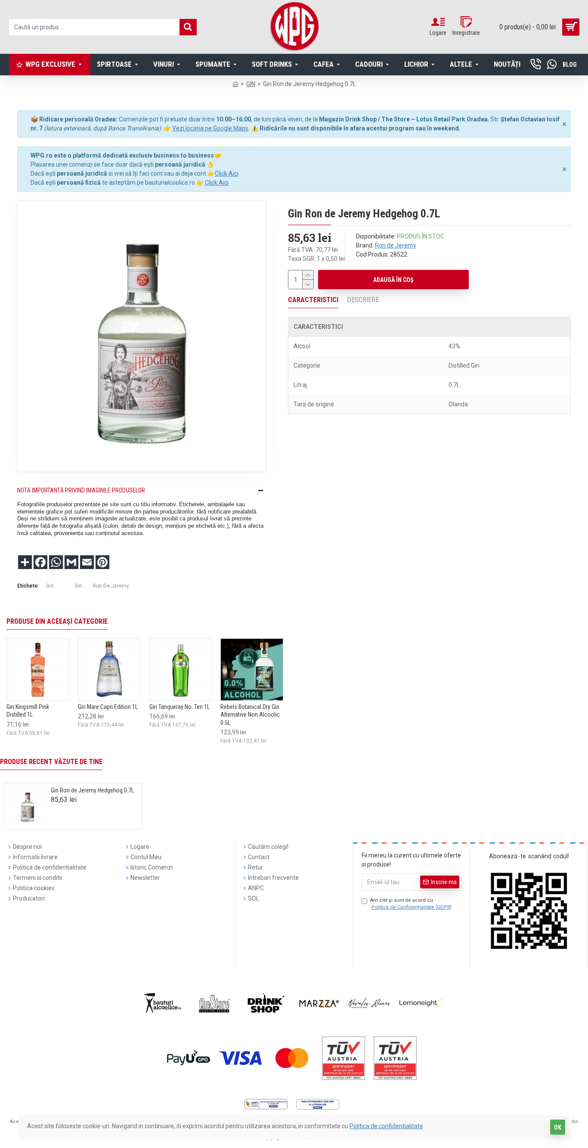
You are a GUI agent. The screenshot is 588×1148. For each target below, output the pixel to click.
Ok (557, 1127)
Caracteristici (313, 300)
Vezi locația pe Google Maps (210, 128)
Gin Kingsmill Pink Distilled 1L (27, 710)
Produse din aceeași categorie (57, 621)
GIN (250, 83)
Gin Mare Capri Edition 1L (108, 706)
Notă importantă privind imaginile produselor (81, 490)
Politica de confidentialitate (386, 1126)
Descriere (363, 300)
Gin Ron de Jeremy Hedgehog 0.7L (92, 790)
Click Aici (226, 173)
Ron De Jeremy (111, 586)
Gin (50, 586)
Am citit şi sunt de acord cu (411, 903)
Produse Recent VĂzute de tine (51, 762)
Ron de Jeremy (395, 245)
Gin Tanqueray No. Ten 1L (179, 706)
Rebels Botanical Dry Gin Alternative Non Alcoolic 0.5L (250, 714)
